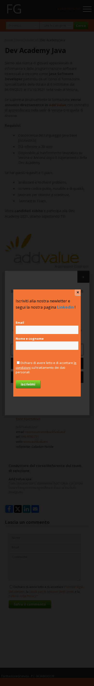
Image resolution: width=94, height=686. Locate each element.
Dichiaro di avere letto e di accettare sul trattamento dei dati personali (46, 368)
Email (20, 322)
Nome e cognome (30, 338)
